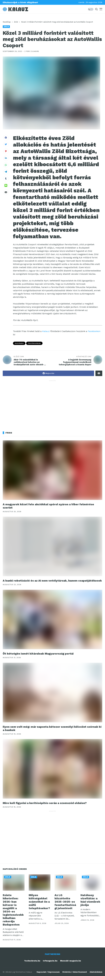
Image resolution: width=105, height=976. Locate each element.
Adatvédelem (96, 972)
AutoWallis (19, 343)
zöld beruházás (34, 343)
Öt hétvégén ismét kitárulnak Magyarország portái (38, 653)
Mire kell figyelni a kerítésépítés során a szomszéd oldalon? (45, 803)
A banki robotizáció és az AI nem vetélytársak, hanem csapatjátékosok (52, 580)
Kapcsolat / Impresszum (48, 972)
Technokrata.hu (32, 961)
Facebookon (94, 331)
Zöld (16, 22)
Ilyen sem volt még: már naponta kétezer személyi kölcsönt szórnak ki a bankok (52, 728)
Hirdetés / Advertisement (74, 972)
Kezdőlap (7, 22)
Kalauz (46, 331)
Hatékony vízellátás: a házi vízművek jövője (90, 900)
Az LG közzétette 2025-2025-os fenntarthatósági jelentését (65, 901)
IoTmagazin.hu (50, 961)
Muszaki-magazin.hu (70, 961)
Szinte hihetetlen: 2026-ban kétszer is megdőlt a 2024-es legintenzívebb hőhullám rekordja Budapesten (13, 909)
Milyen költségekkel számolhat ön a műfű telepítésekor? (39, 901)
